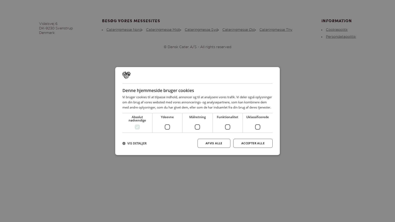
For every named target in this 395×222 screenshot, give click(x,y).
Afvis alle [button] (214, 143)
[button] (134, 143)
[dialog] (197, 111)
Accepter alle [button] (253, 143)
